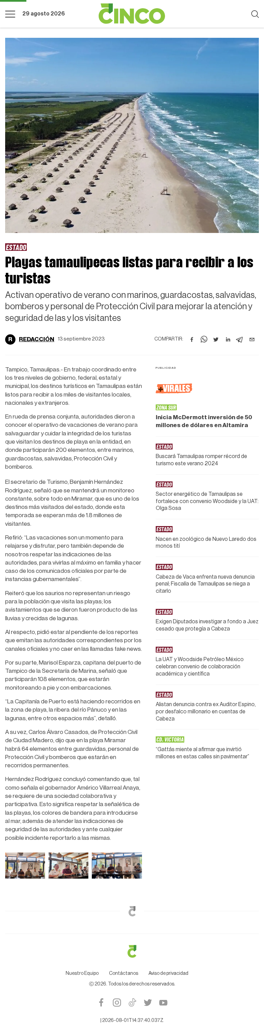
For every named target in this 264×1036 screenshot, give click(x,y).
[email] (252, 339)
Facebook (101, 1002)
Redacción (36, 339)
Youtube (163, 1002)
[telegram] (240, 339)
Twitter (147, 1002)
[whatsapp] (204, 339)
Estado (16, 247)
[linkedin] (228, 339)
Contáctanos (123, 973)
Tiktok (132, 1002)
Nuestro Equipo (82, 973)
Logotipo (132, 13)
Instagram (116, 1002)
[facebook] (192, 339)
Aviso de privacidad (168, 973)
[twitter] (216, 339)
